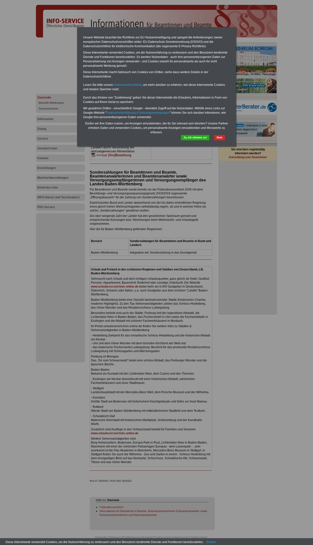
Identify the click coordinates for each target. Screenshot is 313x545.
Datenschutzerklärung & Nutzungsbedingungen (138, 112)
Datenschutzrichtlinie (128, 85)
